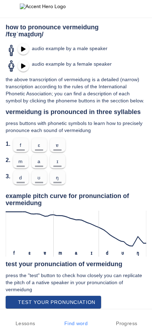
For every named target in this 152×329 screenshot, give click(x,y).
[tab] (25, 319)
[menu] (9, 8)
